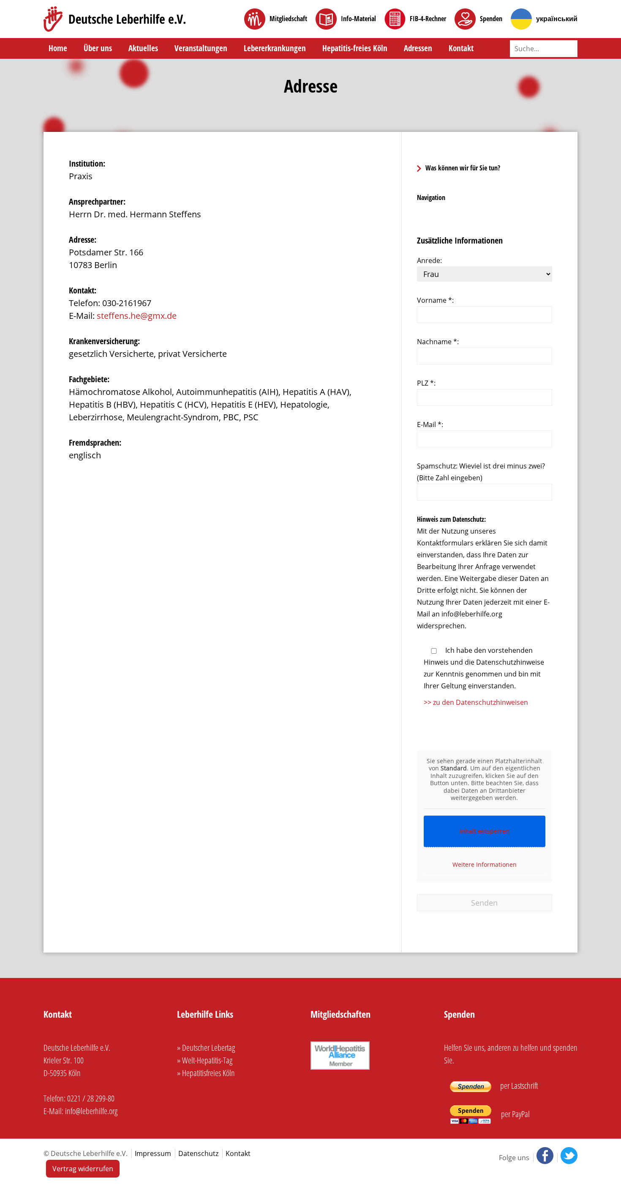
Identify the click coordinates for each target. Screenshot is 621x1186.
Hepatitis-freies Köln (354, 48)
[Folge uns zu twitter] (567, 1157)
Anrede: (429, 260)
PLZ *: (426, 383)
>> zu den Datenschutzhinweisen (476, 702)
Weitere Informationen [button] (484, 864)
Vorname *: (435, 300)
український (556, 19)
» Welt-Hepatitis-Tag (204, 1060)
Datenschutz (198, 1153)
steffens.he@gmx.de (137, 315)
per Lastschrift (518, 1085)
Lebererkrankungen (275, 48)
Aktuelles (143, 48)
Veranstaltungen (200, 48)
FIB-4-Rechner (428, 19)
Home (58, 48)
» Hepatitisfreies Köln (206, 1073)
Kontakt (461, 48)
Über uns (98, 48)
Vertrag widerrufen (82, 1168)
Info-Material (358, 19)
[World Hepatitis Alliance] (340, 1069)
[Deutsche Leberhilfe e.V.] (115, 19)
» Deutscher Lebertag (206, 1047)
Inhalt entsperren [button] (484, 831)
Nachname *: (438, 341)
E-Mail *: (430, 424)
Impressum (153, 1153)
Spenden (491, 19)
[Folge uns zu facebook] (544, 1157)
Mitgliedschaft (288, 19)
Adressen (418, 48)
